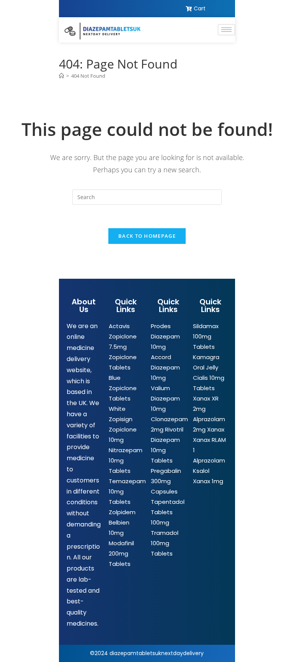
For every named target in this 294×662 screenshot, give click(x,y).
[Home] (61, 75)
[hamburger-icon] (226, 29)
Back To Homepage (147, 235)
